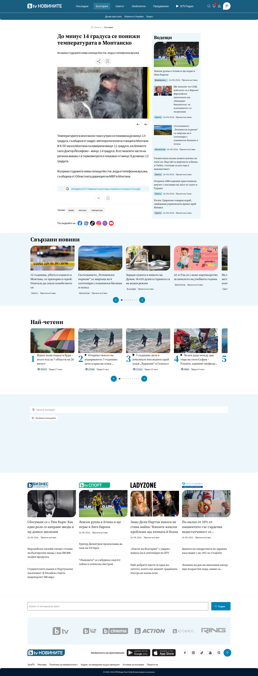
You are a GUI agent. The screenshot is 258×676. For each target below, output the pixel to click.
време (71, 210)
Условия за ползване (133, 664)
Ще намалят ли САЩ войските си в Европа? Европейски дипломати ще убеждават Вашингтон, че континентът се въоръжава (186, 99)
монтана (82, 210)
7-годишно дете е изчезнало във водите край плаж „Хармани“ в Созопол (150, 359)
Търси (221, 606)
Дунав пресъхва (113, 16)
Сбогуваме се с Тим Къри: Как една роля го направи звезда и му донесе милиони (50, 527)
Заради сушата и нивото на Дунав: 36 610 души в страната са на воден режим (148, 279)
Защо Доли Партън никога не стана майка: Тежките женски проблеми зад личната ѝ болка (154, 527)
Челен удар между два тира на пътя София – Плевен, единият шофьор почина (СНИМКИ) (197, 359)
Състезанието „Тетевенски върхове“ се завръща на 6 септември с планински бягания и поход (186, 134)
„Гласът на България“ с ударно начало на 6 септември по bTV (150, 551)
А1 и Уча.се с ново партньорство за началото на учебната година (196, 277)
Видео (149, 16)
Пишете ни (152, 664)
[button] (116, 300)
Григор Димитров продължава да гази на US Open (100, 546)
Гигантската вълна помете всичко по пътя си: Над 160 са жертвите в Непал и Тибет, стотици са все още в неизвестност (176, 164)
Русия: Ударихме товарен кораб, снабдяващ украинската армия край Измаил (175, 204)
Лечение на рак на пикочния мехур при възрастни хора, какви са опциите (205, 567)
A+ (146, 124)
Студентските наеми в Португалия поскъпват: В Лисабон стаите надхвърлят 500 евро (50, 573)
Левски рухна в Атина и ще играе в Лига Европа (174, 72)
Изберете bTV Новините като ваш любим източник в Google (105, 188)
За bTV (31, 664)
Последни (82, 6)
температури (97, 210)
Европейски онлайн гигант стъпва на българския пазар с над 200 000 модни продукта (50, 553)
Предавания (161, 6)
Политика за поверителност (63, 664)
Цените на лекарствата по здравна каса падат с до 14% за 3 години (204, 551)
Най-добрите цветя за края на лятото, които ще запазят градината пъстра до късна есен (153, 569)
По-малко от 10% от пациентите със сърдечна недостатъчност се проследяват (202, 527)
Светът (119, 6)
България (102, 6)
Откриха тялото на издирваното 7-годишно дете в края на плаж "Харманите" (101, 359)
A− (138, 124)
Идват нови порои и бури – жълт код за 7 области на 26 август (55, 359)
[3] (214, 6)
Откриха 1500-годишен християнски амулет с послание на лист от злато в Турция (175, 184)
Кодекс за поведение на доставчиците (100, 664)
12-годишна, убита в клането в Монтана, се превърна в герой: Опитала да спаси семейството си (51, 281)
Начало (97, 27)
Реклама (42, 664)
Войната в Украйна (134, 16)
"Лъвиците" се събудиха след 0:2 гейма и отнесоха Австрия (99, 562)
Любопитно (139, 6)
